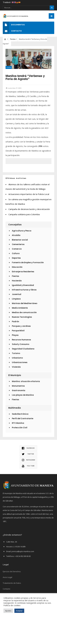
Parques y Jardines (21, 326)
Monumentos (18, 386)
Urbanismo (17, 358)
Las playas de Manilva (23, 395)
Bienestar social (20, 240)
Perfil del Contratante (22, 418)
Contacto (6, 589)
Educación (17, 267)
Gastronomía (18, 390)
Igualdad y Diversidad (23, 285)
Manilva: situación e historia (26, 381)
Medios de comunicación (24, 312)
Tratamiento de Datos (12, 583)
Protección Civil (19, 427)
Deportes (16, 258)
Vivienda (16, 367)
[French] (15, 2)
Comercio (17, 249)
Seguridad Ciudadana (23, 349)
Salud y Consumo (20, 344)
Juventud (16, 294)
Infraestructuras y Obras (24, 289)
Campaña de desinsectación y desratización (29, 209)
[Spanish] (19, 2)
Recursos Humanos (21, 339)
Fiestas (12, 39)
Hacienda (17, 280)
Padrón (15, 321)
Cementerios (18, 244)
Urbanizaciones (19, 362)
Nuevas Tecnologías (22, 317)
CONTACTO (16, 31)
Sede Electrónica (20, 414)
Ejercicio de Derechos (12, 571)
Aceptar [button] (19, 610)
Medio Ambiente (20, 308)
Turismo (16, 353)
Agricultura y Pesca (21, 230)
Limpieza (16, 299)
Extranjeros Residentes (23, 271)
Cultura (16, 253)
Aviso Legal (7, 577)
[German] (17, 2)
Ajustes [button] (8, 610)
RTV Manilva (18, 423)
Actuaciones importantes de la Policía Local (28, 194)
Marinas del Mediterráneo (24, 303)
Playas (15, 335)
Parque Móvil (18, 330)
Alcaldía (16, 235)
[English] (13, 2)
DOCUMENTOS (18, 25)
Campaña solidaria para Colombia (24, 214)
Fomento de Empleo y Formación (28, 262)
